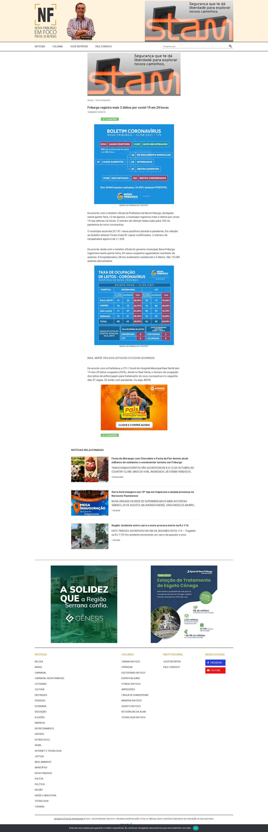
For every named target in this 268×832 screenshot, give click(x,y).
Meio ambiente (43, 762)
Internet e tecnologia (48, 750)
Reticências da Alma (133, 711)
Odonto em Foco (131, 706)
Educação (40, 711)
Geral (38, 745)
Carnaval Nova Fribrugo (49, 678)
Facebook (216, 662)
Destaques (41, 695)
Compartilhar (111, 119)
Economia (40, 706)
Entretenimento (44, 728)
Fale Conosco (103, 46)
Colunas (58, 46)
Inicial (90, 100)
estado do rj (42, 739)
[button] (230, 46)
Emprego (40, 723)
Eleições (40, 717)
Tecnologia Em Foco (133, 717)
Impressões (128, 689)
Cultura (39, 689)
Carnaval (40, 672)
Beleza (39, 661)
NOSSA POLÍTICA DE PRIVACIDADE (69, 819)
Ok (195, 828)
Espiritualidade (130, 678)
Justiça (39, 756)
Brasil (38, 667)
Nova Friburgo (103, 100)
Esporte (39, 734)
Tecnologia (42, 801)
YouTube (215, 670)
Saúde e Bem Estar (45, 795)
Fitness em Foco (131, 683)
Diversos (40, 700)
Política (40, 784)
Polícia (39, 778)
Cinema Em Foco (130, 661)
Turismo (39, 806)
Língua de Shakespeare (135, 695)
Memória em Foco (131, 700)
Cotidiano (41, 683)
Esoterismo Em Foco (133, 672)
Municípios (41, 767)
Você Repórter (79, 46)
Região (39, 789)
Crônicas (127, 667)
